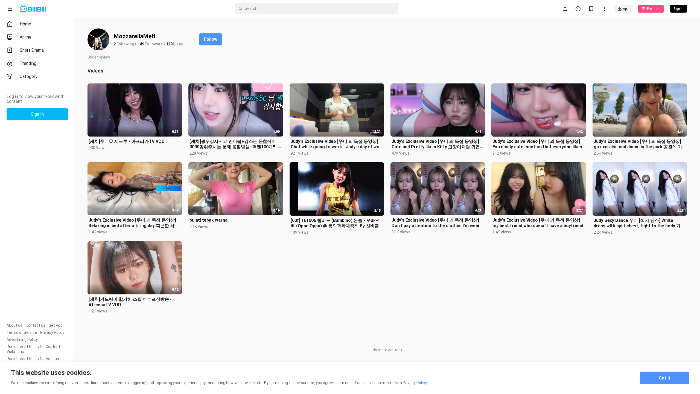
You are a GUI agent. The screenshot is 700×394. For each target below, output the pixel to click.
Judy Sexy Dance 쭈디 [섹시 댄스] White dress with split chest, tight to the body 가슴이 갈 (639, 223)
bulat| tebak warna (208, 220)
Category (28, 76)
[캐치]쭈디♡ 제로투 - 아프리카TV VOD (127, 141)
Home (25, 24)
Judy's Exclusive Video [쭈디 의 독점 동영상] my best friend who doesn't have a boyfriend (537, 223)
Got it (664, 378)
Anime (25, 37)
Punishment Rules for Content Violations (33, 349)
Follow (210, 39)
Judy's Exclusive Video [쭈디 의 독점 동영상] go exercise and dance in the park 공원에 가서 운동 (638, 144)
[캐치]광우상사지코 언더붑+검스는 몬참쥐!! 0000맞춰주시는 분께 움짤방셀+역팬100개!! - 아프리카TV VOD (233, 144)
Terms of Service (22, 332)
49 (142, 44)
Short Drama (32, 50)
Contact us (35, 325)
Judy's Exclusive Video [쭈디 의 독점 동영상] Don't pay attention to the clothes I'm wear (436, 223)
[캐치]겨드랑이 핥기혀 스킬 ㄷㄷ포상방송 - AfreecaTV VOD (130, 302)
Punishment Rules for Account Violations (34, 361)
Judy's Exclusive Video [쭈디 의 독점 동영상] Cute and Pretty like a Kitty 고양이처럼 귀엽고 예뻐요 (436, 144)
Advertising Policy (22, 339)
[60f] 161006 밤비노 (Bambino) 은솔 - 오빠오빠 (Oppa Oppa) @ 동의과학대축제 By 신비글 (335, 223)
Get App (56, 325)
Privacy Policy (52, 332)
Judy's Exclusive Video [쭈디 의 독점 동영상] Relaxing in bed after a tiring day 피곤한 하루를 (134, 223)
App (625, 9)
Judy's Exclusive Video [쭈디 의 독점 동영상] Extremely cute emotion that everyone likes (537, 144)
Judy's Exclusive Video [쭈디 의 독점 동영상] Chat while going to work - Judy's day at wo (335, 144)
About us (14, 325)
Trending (28, 63)
